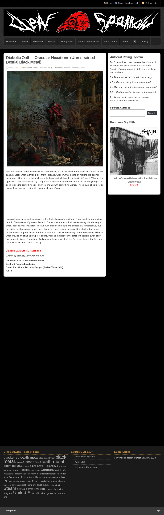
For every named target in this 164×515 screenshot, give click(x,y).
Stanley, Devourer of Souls (74, 67)
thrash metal (50, 489)
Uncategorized (44, 67)
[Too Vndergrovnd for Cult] (82, 22)
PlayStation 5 (25, 481)
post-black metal (50, 481)
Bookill (25, 41)
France (23, 469)
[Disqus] (55, 320)
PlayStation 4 (14, 481)
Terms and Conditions (86, 467)
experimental (36, 466)
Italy (38, 477)
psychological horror (21, 485)
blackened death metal (21, 457)
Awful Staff (80, 462)
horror (63, 473)
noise (61, 477)
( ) (142, 41)
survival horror (25, 488)
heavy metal (36, 474)
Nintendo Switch (49, 477)
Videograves (66, 41)
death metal (52, 461)
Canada (28, 462)
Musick (51, 41)
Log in (158, 511)
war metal (57, 493)
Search (151, 113)
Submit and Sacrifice (88, 41)
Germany (48, 469)
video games (47, 493)
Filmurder (38, 41)
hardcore (26, 474)
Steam (10, 488)
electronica (24, 466)
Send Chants (110, 41)
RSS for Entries (152, 3)
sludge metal (49, 485)
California (19, 462)
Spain (58, 485)
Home (109, 3)
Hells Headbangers (50, 474)
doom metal (12, 465)
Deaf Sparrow (10, 511)
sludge (40, 485)
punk (33, 485)
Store (125, 41)
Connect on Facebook (128, 3)
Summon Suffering (120, 107)
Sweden (39, 488)
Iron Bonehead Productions (19, 477)
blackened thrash (47, 458)
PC (6, 481)
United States (27, 492)
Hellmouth (11, 41)
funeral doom (34, 470)
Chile (37, 462)
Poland (35, 481)
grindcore (17, 474)
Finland (49, 465)
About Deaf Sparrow (85, 456)
